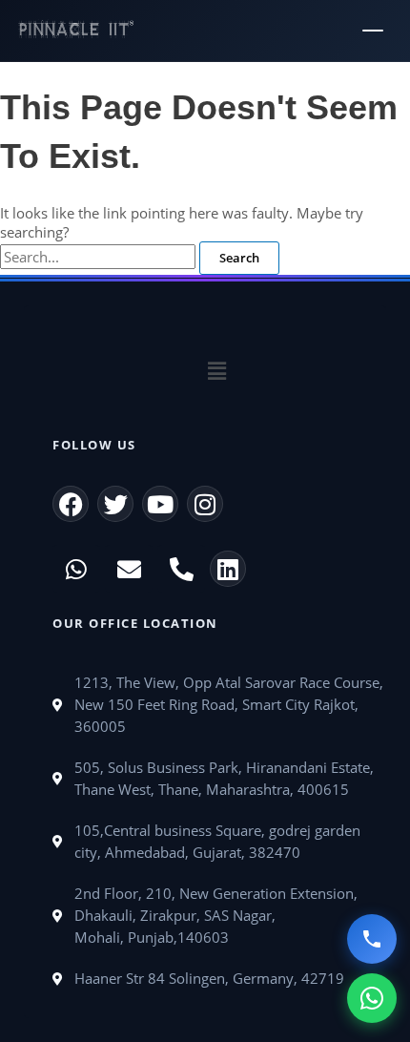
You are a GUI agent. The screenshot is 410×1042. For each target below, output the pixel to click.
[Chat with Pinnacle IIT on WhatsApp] (372, 998)
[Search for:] (99, 256)
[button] (216, 371)
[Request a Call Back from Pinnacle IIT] (372, 939)
